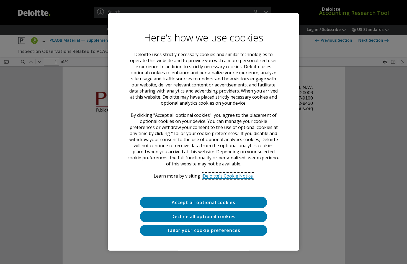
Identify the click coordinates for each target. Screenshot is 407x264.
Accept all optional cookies (203, 202)
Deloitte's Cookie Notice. (228, 176)
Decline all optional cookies (203, 216)
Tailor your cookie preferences (203, 230)
